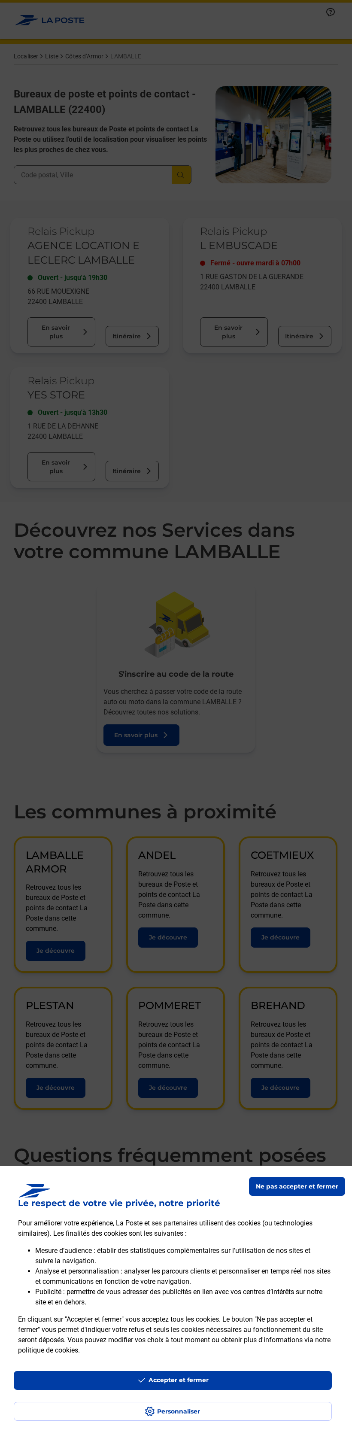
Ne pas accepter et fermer (297, 1186)
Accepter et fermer (179, 1380)
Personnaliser (178, 1411)
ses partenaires (174, 1223)
